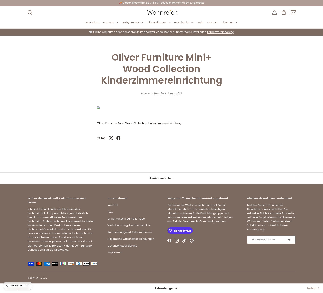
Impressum (114, 252)
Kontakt (112, 205)
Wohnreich (41, 277)
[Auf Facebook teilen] (118, 138)
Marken (212, 22)
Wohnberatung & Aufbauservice (128, 225)
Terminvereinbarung (220, 32)
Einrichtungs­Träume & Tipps (126, 219)
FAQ (110, 212)
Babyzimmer (130, 22)
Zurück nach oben (161, 178)
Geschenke (181, 22)
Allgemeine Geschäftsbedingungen (130, 239)
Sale (200, 22)
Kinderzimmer (157, 22)
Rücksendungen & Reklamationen (129, 232)
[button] (284, 12)
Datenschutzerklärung (122, 246)
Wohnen (108, 22)
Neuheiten (92, 22)
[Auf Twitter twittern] (111, 138)
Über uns (227, 22)
